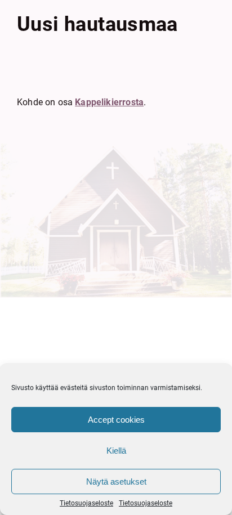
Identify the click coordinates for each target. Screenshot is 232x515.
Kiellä (116, 450)
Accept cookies (116, 419)
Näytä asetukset (116, 481)
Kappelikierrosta (109, 102)
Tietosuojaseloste (86, 503)
